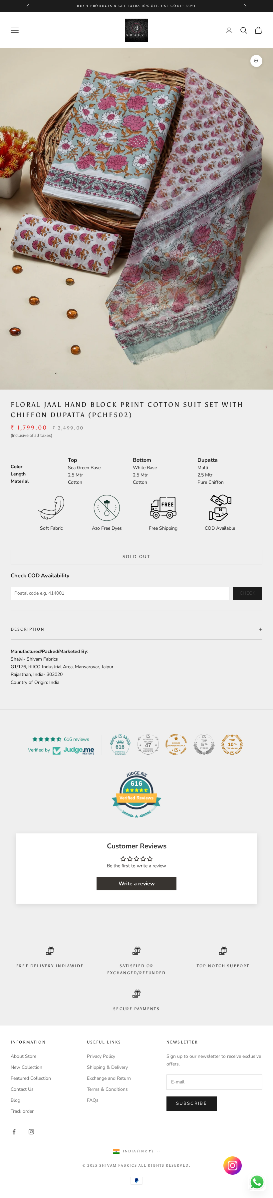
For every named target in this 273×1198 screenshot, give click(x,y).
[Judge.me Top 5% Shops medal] (204, 744)
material (20, 481)
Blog (15, 1100)
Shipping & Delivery (107, 1067)
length (18, 474)
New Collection (26, 1067)
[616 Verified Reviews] (136, 821)
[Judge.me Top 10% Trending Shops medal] (232, 744)
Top (72, 460)
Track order (22, 1111)
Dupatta (207, 460)
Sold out (136, 557)
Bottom (142, 460)
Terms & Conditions (107, 1089)
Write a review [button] (137, 883)
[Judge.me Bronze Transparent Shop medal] (176, 744)
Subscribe (191, 1103)
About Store (23, 1056)
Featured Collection (31, 1078)
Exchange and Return (109, 1078)
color (16, 466)
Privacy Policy (101, 1056)
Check (248, 593)
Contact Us (22, 1089)
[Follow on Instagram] (31, 1131)
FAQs (93, 1100)
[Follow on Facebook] (14, 1131)
